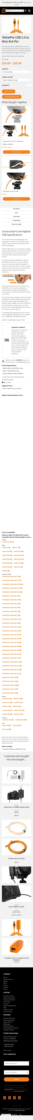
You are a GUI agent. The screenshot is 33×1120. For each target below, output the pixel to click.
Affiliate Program (8, 1026)
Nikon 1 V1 (15, 547)
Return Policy (7, 382)
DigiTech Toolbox (8, 1030)
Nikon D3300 (18, 551)
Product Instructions (7, 379)
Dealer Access (7, 1022)
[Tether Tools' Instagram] (5, 1098)
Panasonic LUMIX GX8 (9, 693)
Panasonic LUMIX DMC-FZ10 (11, 580)
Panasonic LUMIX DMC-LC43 (11, 670)
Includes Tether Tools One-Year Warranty (13, 377)
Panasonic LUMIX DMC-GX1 (10, 654)
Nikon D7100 (18, 563)
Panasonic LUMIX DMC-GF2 (10, 631)
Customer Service (8, 996)
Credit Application (9, 1020)
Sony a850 (16, 725)
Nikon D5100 (18, 555)
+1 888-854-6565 (8, 1044)
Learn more (14, 354)
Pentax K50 (17, 714)
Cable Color (7, 77)
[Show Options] (27, 1072)
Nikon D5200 (6, 559)
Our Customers (8, 979)
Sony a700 (5, 725)
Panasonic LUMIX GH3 (9, 677)
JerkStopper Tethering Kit (13, 314)
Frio (20, 1114)
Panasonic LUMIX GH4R (9, 685)
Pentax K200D (18, 710)
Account (6, 1004)
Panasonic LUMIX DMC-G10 (10, 600)
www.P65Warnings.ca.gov (23, 362)
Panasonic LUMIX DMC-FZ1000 (11, 584)
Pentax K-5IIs (6, 702)
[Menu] (29, 10)
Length (5, 69)
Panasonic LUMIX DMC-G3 (10, 607)
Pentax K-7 (17, 702)
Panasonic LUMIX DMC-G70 (10, 619)
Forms (5, 989)
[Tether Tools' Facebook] (10, 1098)
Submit (16, 1079)
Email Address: (9, 1059)
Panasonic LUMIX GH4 (9, 681)
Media (5, 981)
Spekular (14, 1114)
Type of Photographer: (12, 1068)
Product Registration (9, 1006)
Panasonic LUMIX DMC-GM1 (11, 646)
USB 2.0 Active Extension (23, 299)
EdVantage (6, 1024)
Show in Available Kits (12, 97)
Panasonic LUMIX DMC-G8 (10, 623)
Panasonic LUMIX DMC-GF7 (10, 639)
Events (5, 985)
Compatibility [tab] (16, 220)
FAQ (4, 1008)
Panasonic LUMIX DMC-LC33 (11, 662)
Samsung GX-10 (7, 720)
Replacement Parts (9, 1000)
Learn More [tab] (16, 216)
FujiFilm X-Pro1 (7, 542)
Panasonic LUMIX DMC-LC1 (10, 658)
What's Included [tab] (16, 224)
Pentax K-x (16, 706)
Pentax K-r (5, 706)
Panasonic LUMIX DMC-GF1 (10, 627)
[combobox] (16, 1072)
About (5, 977)
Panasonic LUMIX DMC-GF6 (10, 635)
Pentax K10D (6, 710)
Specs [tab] (16, 212)
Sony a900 (5, 729)
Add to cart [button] (16, 199)
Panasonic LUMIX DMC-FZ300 (11, 592)
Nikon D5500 (6, 563)
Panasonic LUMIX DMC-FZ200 (11, 588)
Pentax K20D (6, 714)
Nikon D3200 (6, 551)
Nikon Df (5, 571)
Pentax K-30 (6, 699)
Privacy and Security (20, 1110)
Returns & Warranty (9, 998)
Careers (5, 987)
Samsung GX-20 (20, 720)
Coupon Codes (8, 1009)
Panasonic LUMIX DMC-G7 (10, 615)
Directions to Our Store (10, 1041)
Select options (16, 152)
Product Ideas (7, 1011)
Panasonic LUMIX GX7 (9, 689)
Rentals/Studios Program (10, 1028)
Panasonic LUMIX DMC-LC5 (10, 673)
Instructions (7, 1002)
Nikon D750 (17, 567)
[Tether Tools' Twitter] (15, 1098)
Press (5, 983)
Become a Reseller (9, 1018)
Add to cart (9, 91)
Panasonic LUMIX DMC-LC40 (11, 666)
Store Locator (7, 1050)
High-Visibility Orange (14, 320)
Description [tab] (16, 209)
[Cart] (26, 11)
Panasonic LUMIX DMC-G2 (10, 604)
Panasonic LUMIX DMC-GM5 (11, 650)
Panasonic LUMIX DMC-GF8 (10, 642)
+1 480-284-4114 (8, 1046)
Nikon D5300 (18, 559)
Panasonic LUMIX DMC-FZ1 (10, 576)
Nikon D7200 (6, 567)
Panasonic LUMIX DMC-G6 (10, 611)
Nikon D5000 (6, 555)
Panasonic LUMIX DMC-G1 (10, 596)
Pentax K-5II (17, 699)
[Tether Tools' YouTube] (19, 1098)
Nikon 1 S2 (5, 547)
